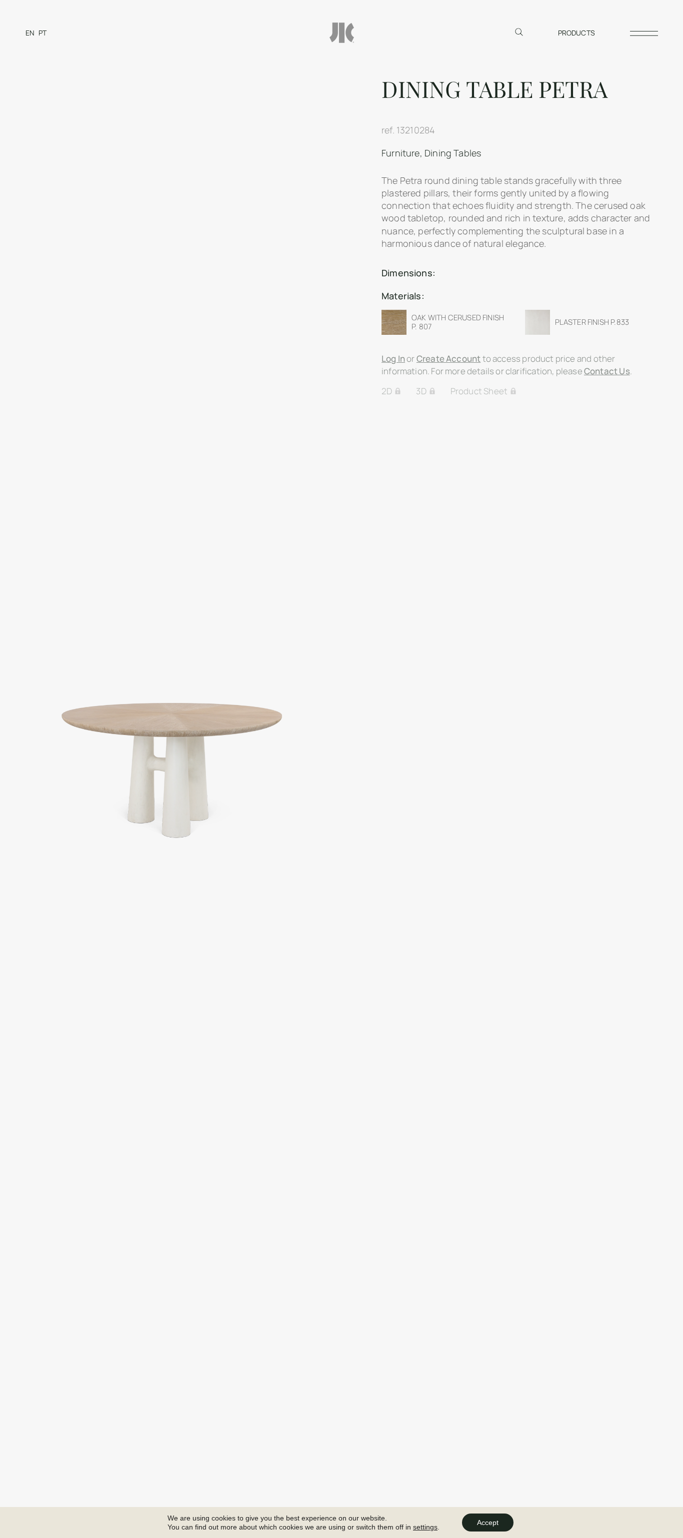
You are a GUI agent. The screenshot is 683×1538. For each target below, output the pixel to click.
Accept (487, 1523)
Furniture (401, 153)
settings (425, 1527)
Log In (393, 358)
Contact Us (607, 371)
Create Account (448, 358)
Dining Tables (452, 153)
